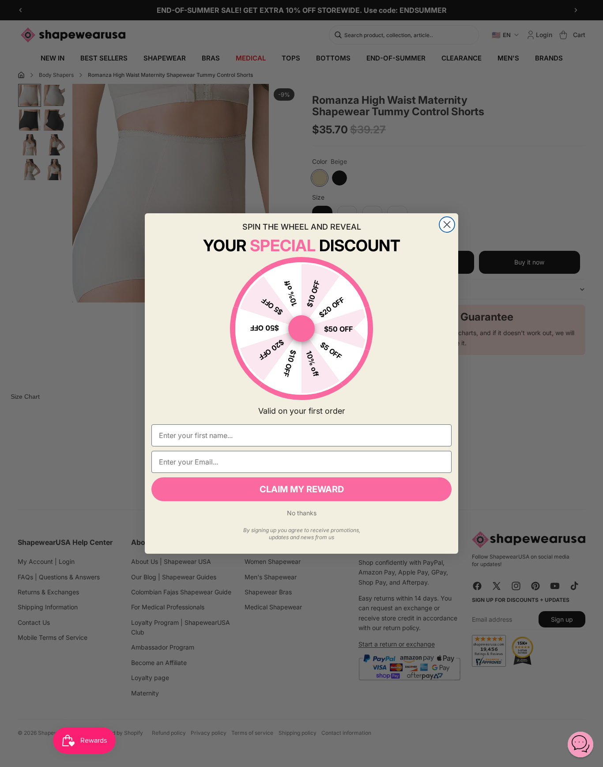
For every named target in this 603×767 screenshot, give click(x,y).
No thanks (302, 513)
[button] (580, 744)
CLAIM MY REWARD (302, 489)
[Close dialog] (447, 224)
